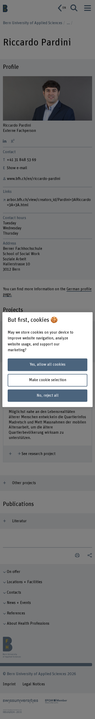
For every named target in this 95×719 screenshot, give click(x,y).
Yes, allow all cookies (47, 365)
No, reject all (48, 395)
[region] (47, 359)
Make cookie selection (47, 380)
